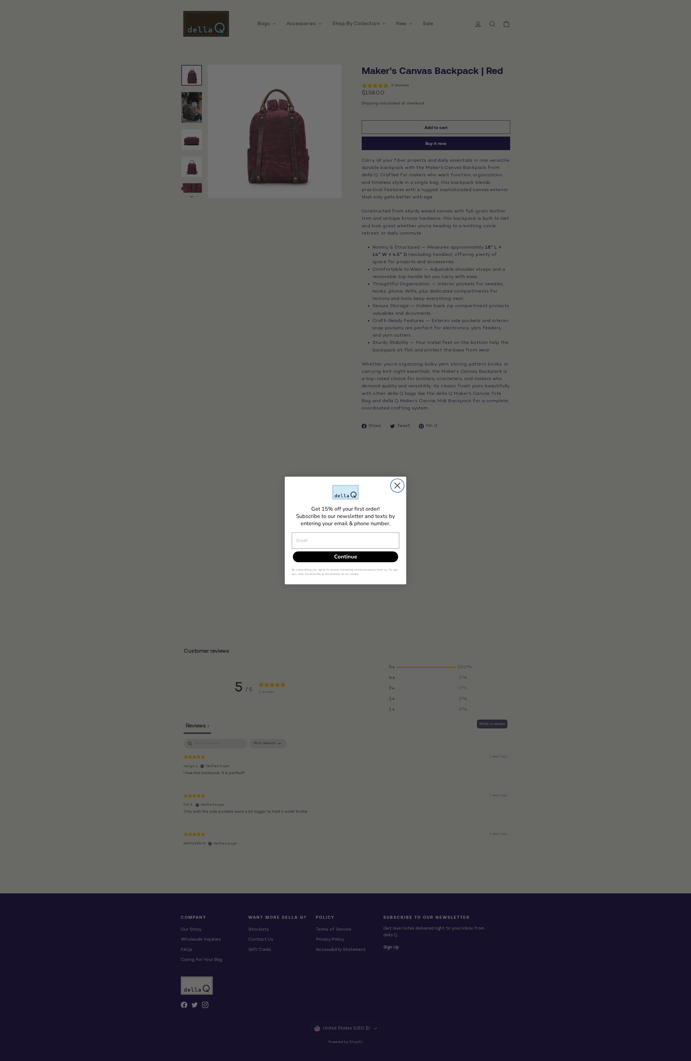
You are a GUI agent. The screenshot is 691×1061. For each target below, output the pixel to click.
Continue (345, 556)
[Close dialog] (397, 485)
